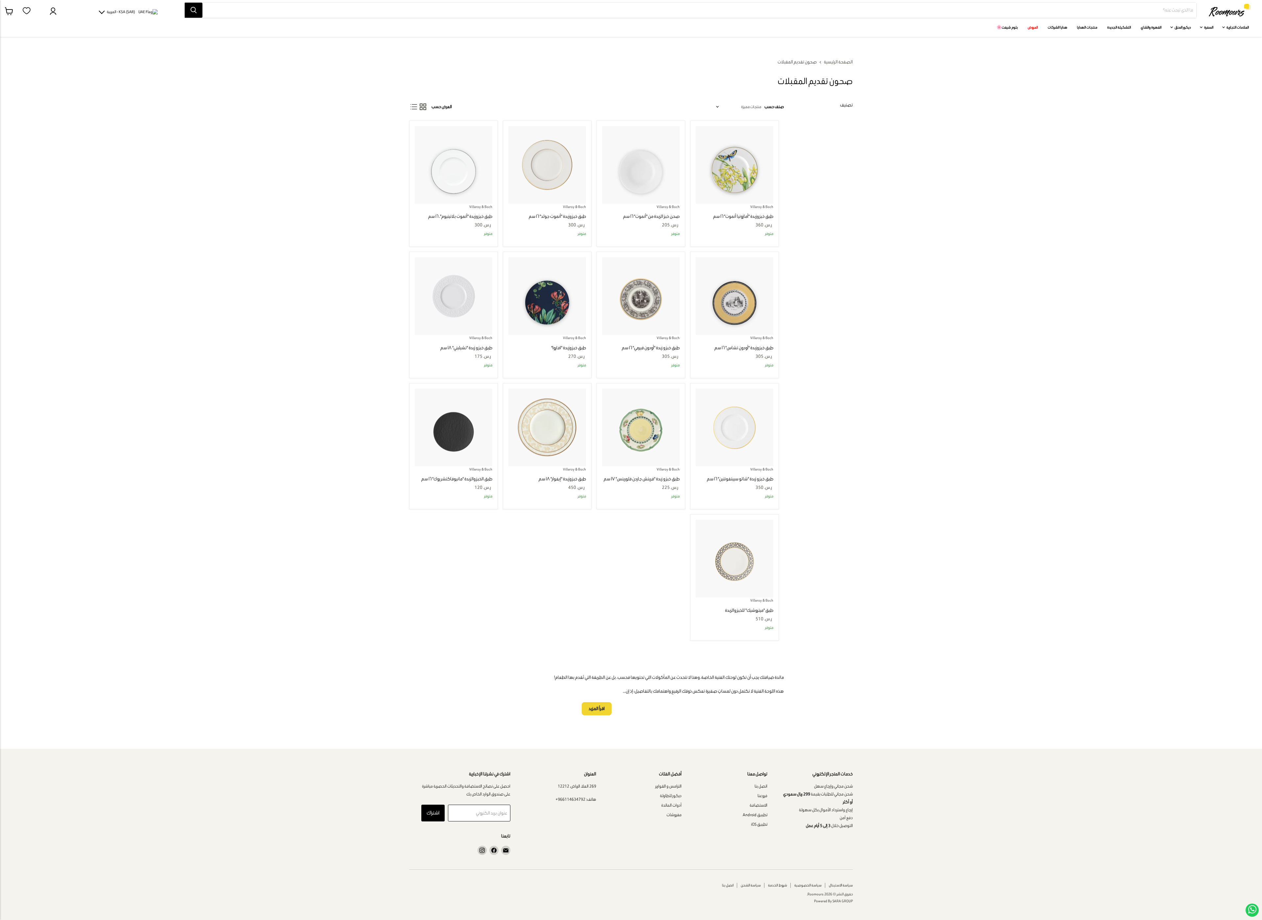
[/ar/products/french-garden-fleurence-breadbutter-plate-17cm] (641, 427)
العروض (1033, 27)
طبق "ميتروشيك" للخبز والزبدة (749, 610)
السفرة (1208, 27)
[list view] (413, 106)
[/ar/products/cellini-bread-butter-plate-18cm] (453, 296)
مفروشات (674, 815)
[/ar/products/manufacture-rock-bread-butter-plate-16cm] (453, 427)
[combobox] (699, 10)
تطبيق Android (755, 815)
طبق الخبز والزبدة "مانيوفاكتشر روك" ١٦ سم (456, 479)
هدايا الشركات (1057, 27)
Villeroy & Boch (761, 206)
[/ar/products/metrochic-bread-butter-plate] (734, 558)
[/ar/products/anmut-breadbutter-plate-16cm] (641, 165)
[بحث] (193, 10)
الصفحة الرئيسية (838, 62)
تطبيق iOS (759, 824)
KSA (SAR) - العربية (121, 11)
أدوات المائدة (671, 805)
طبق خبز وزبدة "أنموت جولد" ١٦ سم (557, 216)
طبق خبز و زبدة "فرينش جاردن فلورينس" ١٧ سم (642, 479)
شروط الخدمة (777, 885)
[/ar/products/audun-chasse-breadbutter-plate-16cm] (734, 296)
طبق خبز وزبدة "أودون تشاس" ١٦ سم (743, 348)
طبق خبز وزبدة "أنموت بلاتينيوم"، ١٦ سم (460, 216)
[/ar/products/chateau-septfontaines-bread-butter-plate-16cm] (734, 427)
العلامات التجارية (1237, 27)
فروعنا (762, 796)
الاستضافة (758, 805)
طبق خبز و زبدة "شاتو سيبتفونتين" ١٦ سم (740, 479)
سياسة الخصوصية (808, 885)
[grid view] (423, 106)
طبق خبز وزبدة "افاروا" (568, 348)
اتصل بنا (761, 786)
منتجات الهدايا (1087, 27)
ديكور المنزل (1182, 27)
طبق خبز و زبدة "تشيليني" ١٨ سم (466, 348)
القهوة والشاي (1151, 27)
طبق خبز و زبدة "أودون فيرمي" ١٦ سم (651, 348)
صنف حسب (774, 106)
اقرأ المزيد (597, 708)
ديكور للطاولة (671, 796)
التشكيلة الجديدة (1119, 27)
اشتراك (433, 812)
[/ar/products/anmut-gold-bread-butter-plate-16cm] (547, 165)
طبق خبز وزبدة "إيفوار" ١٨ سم (562, 479)
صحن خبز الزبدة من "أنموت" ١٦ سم (651, 216)
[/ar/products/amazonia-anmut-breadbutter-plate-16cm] (734, 165)
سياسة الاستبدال (841, 885)
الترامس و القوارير (668, 786)
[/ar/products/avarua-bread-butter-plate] (547, 296)
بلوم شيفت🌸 (1007, 27)
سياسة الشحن (751, 885)
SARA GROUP (842, 901)
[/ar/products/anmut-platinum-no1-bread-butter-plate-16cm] (453, 165)
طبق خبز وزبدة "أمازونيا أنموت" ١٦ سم (743, 216)
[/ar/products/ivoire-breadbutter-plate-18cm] (547, 427)
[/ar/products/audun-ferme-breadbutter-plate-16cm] (641, 296)
